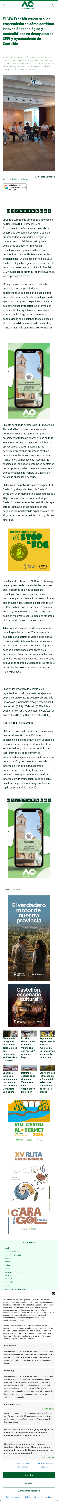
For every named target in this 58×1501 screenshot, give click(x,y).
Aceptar (29, 1475)
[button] (53, 1293)
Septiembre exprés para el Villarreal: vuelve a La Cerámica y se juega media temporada (47, 1048)
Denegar (29, 1483)
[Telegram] (29, 211)
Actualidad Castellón (45, 177)
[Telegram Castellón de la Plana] (29, 420)
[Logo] (28, 5)
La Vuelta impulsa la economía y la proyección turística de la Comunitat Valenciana (10, 1082)
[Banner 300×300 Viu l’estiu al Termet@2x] (29, 1121)
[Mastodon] (33, 211)
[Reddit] (45, 211)
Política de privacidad (33, 1497)
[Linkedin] (41, 211)
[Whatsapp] (12, 211)
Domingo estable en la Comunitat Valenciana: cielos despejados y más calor (28, 1082)
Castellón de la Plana (12, 889)
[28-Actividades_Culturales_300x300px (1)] (29, 1026)
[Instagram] (17, 211)
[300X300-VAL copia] (29, 570)
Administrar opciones (29, 1491)
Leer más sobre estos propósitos (45, 1465)
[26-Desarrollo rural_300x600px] (29, 980)
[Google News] (8, 211)
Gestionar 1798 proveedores (23, 1465)
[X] (25, 211)
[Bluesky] (37, 211)
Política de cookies (13, 1497)
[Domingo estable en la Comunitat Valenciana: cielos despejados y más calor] (29, 1068)
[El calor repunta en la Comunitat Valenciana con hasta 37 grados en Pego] (29, 1034)
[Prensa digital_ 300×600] (29, 1191)
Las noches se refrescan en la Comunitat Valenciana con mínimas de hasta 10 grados (47, 1082)
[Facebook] (21, 211)
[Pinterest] (49, 211)
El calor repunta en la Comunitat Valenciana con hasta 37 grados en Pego (28, 1048)
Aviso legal (50, 1497)
